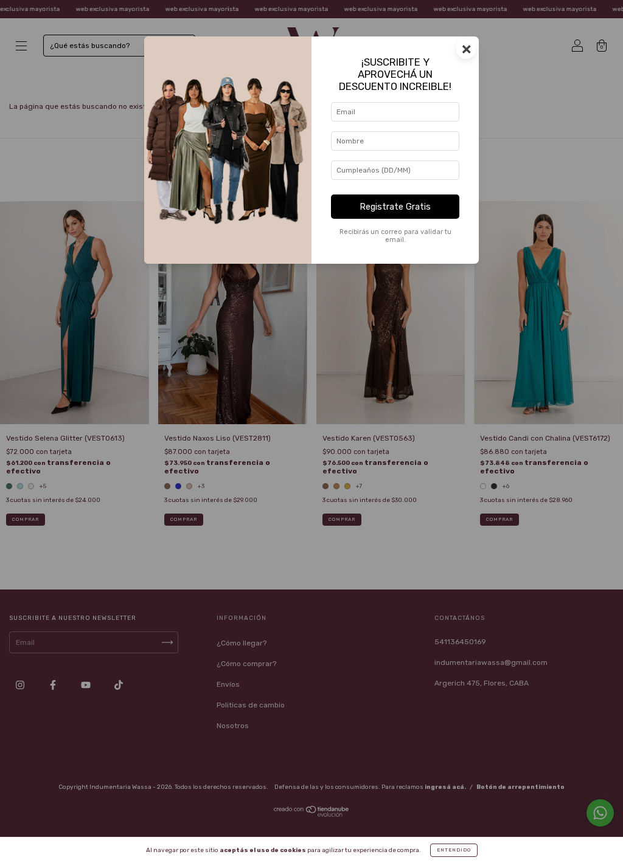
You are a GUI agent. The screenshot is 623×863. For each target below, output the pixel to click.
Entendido (454, 850)
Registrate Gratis (395, 207)
